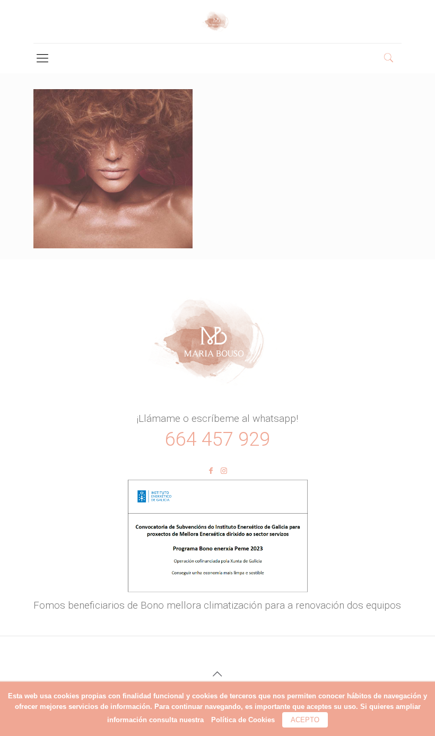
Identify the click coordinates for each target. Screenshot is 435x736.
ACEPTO (305, 720)
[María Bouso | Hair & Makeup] (217, 21)
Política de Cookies (243, 720)
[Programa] (217, 591)
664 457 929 (217, 439)
